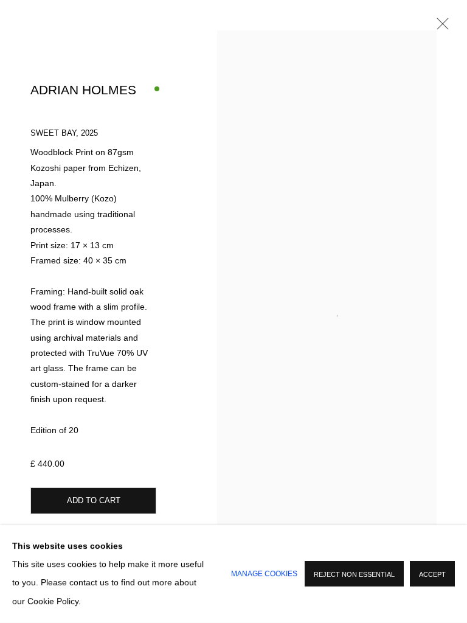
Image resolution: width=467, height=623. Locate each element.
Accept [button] (432, 575)
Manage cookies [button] (264, 573)
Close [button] (440, 27)
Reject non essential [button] (354, 575)
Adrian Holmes (83, 90)
